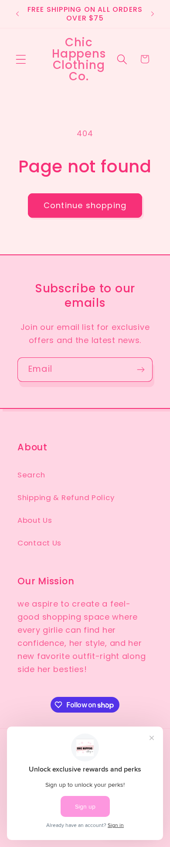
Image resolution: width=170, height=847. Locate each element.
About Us (34, 520)
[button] (21, 59)
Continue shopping (85, 205)
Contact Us (39, 543)
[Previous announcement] (17, 14)
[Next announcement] (152, 14)
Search (31, 475)
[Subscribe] (140, 369)
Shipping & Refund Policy (65, 497)
